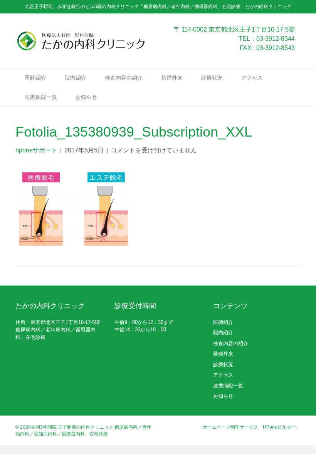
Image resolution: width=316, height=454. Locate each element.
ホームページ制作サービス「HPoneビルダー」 (252, 427)
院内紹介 (75, 78)
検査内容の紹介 (124, 78)
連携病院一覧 (41, 97)
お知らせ (86, 97)
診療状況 (212, 78)
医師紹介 (35, 78)
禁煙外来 (172, 78)
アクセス (252, 78)
